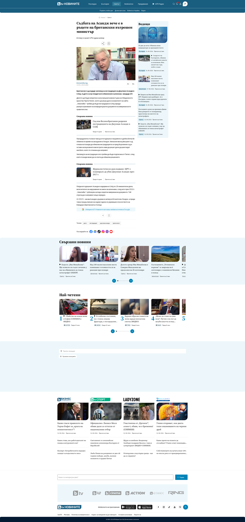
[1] (177, 4)
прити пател (116, 223)
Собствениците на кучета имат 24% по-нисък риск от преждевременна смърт (171, 452)
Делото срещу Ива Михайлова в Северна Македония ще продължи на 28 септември (134, 267)
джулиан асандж (105, 223)
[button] (114, 281)
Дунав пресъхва (120, 10)
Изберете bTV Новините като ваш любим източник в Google (107, 209)
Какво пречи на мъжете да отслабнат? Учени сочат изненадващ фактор (171, 441)
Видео (143, 10)
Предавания (143, 4)
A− (128, 84)
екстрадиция (93, 223)
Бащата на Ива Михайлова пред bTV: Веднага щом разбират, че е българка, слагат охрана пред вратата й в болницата (152, 98)
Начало (103, 17)
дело (85, 223)
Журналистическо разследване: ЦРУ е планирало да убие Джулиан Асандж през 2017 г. (113, 172)
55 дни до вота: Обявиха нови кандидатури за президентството (150, 46)
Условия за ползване (125, 514)
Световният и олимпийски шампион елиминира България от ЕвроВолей (104, 443)
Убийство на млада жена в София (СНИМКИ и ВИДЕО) (75, 319)
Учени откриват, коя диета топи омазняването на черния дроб (171, 426)
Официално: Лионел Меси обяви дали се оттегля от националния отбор (103, 426)
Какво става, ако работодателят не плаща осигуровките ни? (71, 441)
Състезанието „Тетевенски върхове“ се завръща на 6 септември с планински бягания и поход (165, 268)
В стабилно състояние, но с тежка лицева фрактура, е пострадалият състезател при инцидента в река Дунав (105, 319)
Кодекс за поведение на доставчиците (104, 514)
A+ (133, 84)
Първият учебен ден (106, 10)
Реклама (67, 514)
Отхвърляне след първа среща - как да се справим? (138, 454)
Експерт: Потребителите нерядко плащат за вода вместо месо (71, 452)
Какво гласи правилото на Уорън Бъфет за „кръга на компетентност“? (70, 426)
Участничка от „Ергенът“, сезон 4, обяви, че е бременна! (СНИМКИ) (138, 426)
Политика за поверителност (80, 514)
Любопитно (128, 4)
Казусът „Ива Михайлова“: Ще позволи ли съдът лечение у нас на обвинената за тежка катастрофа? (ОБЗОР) (151, 127)
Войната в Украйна (133, 10)
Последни (92, 4)
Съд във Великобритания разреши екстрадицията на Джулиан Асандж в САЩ (111, 124)
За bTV (59, 514)
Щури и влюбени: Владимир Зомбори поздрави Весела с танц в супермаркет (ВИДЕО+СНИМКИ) (137, 443)
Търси (182, 477)
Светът (116, 4)
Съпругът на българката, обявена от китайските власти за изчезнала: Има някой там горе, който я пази (159, 61)
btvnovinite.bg (82, 83)
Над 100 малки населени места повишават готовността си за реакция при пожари (158, 80)
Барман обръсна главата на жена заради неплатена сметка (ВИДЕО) (136, 319)
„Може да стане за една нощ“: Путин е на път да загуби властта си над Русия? (165, 319)
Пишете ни (137, 514)
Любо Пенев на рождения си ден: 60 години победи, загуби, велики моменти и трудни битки (105, 456)
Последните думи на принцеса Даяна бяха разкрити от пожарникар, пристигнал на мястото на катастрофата (152, 112)
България (105, 4)
